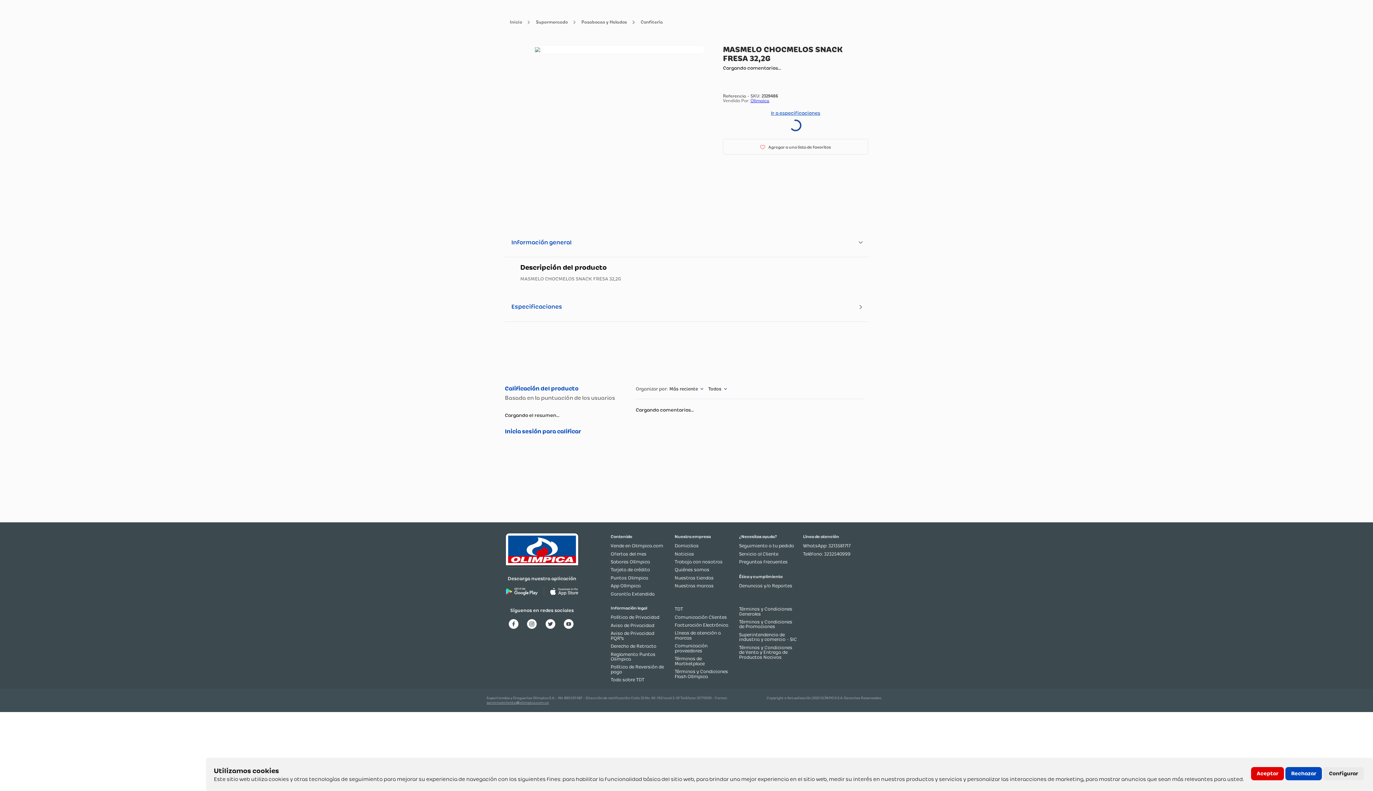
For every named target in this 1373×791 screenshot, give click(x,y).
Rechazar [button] (1303, 773)
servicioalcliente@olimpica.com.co (518, 703)
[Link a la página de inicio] (516, 22)
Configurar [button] (1343, 773)
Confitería (652, 22)
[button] (795, 147)
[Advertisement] (686, 352)
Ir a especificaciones (795, 113)
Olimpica (760, 100)
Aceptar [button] (1267, 773)
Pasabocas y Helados (604, 22)
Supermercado (552, 22)
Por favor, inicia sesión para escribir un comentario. (563, 431)
